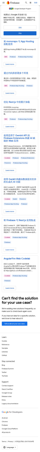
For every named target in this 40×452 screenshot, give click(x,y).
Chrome (5, 421)
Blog (3, 365)
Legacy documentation (10, 404)
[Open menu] (3, 2)
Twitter (4, 372)
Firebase (5, 425)
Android (5, 418)
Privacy (10, 441)
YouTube (5, 376)
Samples (5, 348)
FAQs (4, 400)
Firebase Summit (8, 369)
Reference (5, 345)
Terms (4, 441)
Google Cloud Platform (10, 429)
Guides (4, 341)
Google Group (7, 393)
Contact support (7, 386)
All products (6, 432)
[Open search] (26, 2)
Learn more (10, 64)
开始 (20, 33)
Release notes (6, 396)
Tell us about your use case (14, 324)
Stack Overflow (7, 389)
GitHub (4, 355)
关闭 (20, 28)
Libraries (5, 352)
